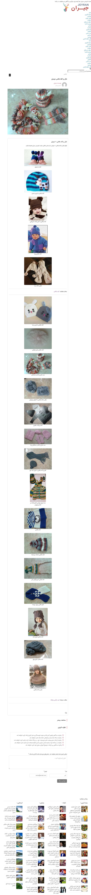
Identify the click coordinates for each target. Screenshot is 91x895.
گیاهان (89, 31)
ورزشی (89, 37)
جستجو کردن (87, 71)
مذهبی (89, 35)
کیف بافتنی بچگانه (55, 700)
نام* (66, 771)
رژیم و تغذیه (88, 24)
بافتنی (65, 74)
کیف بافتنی (56, 291)
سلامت (89, 28)
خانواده (89, 20)
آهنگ (64, 803)
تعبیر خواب (88, 18)
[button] (45, 69)
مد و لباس (88, 33)
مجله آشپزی (88, 15)
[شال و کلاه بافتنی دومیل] (38, 111)
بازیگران (89, 16)
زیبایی (89, 26)
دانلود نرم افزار (87, 22)
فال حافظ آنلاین (87, 39)
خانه (90, 13)
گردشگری (88, 30)
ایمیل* (45, 771)
